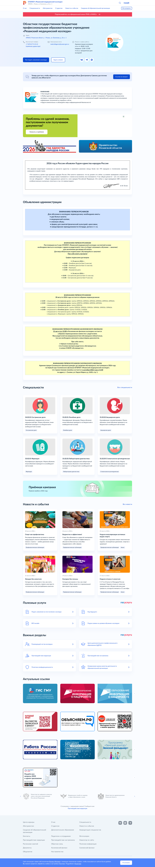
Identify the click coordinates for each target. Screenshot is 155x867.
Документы (27, 848)
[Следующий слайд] (134, 796)
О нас (25, 8)
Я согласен (126, 862)
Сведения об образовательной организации (95, 8)
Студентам (58, 8)
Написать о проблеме (37, 132)
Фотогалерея (84, 836)
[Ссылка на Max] (92, 60)
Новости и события (71, 8)
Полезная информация (87, 844)
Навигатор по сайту (86, 840)
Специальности (35, 8)
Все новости (127, 504)
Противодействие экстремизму (63, 840)
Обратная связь (57, 844)
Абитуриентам (47, 8)
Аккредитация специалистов (90, 830)
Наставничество (57, 852)
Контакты (26, 836)
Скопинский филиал (86, 848)
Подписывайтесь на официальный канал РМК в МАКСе (76, 14)
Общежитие (27, 852)
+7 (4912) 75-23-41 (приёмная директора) (33, 45)
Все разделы (126, 8)
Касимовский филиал (59, 848)
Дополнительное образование (62, 830)
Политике (78, 863)
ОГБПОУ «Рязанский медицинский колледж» (45, 2)
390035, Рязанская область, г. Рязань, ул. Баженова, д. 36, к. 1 (46, 37)
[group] (40, 693)
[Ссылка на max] (125, 823)
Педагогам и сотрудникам (61, 836)
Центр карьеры (28, 822)
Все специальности (124, 387)
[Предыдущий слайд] (20, 796)
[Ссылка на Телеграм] (87, 60)
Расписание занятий (30, 844)
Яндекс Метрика (54, 861)
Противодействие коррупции (77, 808)
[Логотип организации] (25, 3)
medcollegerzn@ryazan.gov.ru (59, 44)
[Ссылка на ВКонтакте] (120, 823)
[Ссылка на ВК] (82, 60)
